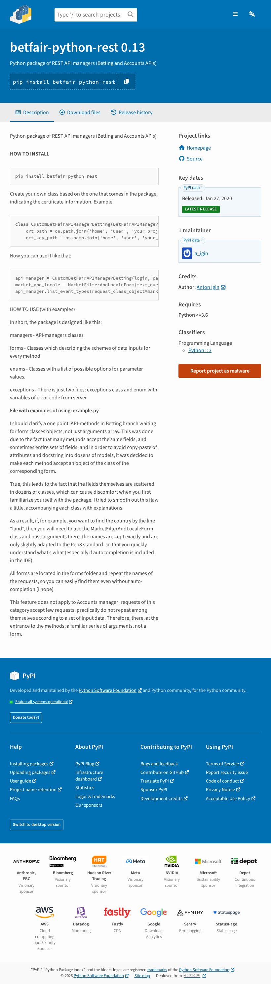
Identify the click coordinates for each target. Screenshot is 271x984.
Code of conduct (222, 781)
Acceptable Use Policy (228, 798)
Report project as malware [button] (220, 371)
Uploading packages (30, 772)
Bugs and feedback (159, 763)
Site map (142, 976)
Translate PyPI (154, 781)
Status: (41, 702)
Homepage (199, 148)
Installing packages (29, 763)
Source (195, 158)
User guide (20, 781)
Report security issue (227, 772)
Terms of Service (222, 763)
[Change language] (252, 14)
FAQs (15, 798)
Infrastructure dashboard (89, 776)
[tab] (32, 112)
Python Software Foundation (107, 690)
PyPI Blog (84, 763)
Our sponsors (88, 805)
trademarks (157, 970)
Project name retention (33, 789)
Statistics (84, 787)
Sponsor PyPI (153, 789)
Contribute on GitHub (162, 772)
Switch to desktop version (36, 824)
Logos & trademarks (95, 796)
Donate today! (26, 717)
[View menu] (235, 14)
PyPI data (191, 188)
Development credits (161, 798)
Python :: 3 (200, 350)
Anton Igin (208, 287)
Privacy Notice (220, 789)
